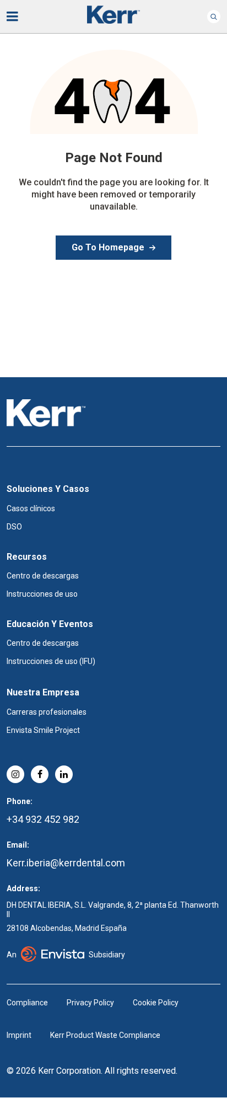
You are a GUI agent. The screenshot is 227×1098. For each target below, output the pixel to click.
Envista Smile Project (43, 730)
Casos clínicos (31, 508)
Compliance (27, 1002)
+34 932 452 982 (43, 819)
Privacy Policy (90, 1002)
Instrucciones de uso (42, 594)
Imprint (19, 1035)
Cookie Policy (156, 1002)
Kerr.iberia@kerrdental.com (66, 863)
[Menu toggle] (20, 16)
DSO (14, 526)
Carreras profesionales (47, 712)
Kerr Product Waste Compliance (105, 1035)
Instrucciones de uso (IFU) (51, 661)
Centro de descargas (43, 575)
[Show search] (213, 16)
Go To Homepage (108, 247)
